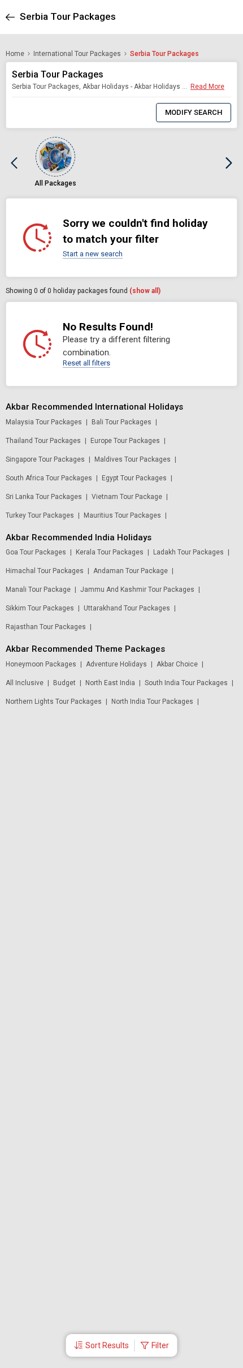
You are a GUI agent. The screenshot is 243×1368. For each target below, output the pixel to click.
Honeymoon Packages (41, 664)
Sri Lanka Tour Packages (44, 497)
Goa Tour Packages (36, 552)
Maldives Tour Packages (132, 459)
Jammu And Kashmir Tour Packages (137, 589)
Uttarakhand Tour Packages (127, 608)
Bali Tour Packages (121, 422)
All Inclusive (25, 683)
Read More (207, 87)
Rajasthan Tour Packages (46, 627)
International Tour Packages (77, 54)
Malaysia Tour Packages (44, 422)
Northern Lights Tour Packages (54, 701)
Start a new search (93, 253)
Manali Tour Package (38, 589)
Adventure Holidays (116, 664)
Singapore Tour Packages (45, 459)
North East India (110, 683)
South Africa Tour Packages (49, 478)
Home (15, 54)
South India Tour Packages (186, 683)
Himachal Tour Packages (45, 571)
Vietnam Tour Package (127, 497)
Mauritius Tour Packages (122, 515)
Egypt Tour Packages (134, 478)
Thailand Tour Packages (43, 441)
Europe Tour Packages (125, 441)
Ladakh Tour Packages (188, 552)
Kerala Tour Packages (110, 552)
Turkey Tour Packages (40, 515)
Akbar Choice (177, 664)
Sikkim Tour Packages (40, 608)
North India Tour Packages (152, 701)
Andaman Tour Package (130, 571)
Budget (64, 683)
